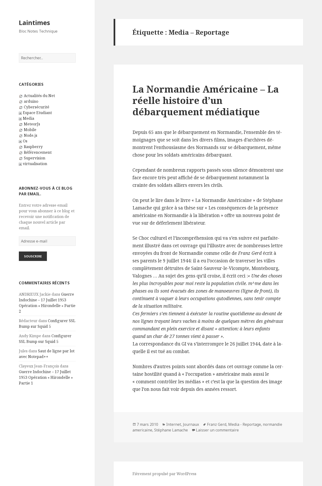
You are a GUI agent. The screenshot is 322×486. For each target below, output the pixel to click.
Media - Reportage (244, 424)
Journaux (191, 424)
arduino (31, 101)
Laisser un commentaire (217, 430)
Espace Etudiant (37, 112)
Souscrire (33, 256)
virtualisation (35, 163)
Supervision (34, 158)
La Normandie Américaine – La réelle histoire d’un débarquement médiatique (205, 100)
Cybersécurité (36, 107)
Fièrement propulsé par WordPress (164, 473)
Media (28, 118)
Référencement (38, 152)
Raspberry (33, 146)
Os (25, 141)
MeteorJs (32, 124)
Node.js (30, 135)
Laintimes (34, 22)
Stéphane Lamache (171, 430)
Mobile (30, 129)
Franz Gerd (216, 424)
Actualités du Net (39, 95)
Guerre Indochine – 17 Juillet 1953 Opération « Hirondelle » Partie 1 (46, 377)
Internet (173, 424)
